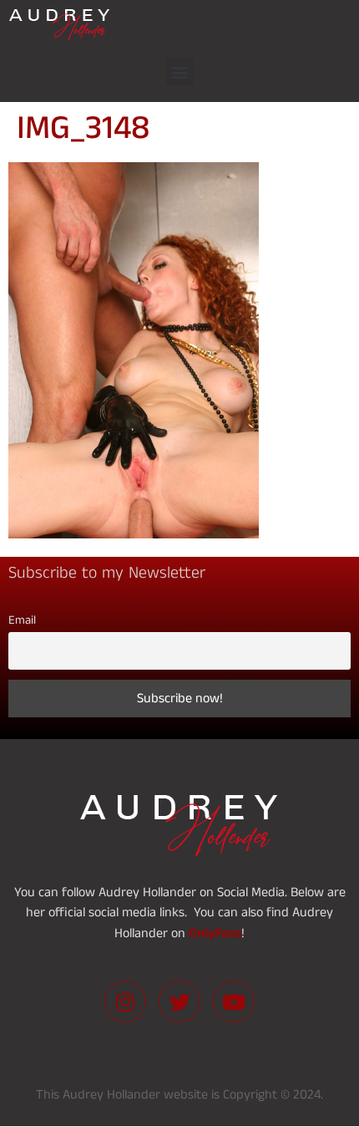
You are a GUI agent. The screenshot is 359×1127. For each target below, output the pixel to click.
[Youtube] (234, 1001)
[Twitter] (179, 1001)
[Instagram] (125, 1001)
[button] (180, 71)
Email (22, 620)
